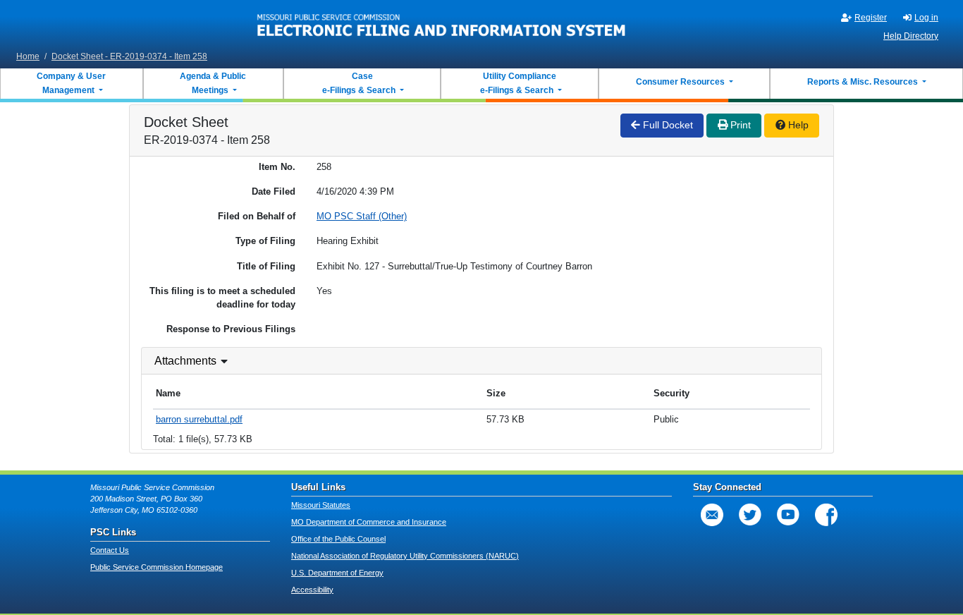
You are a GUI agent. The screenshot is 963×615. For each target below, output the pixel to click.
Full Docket (666, 124)
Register (870, 18)
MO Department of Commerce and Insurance (368, 522)
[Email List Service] (712, 515)
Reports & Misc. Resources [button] (863, 82)
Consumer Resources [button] (681, 82)
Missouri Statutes (320, 505)
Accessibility (312, 589)
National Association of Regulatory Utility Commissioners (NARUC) (405, 556)
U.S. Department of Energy (337, 572)
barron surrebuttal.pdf (199, 419)
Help (797, 124)
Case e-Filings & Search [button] (359, 83)
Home (27, 56)
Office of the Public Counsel (338, 539)
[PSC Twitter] (750, 515)
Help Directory (910, 36)
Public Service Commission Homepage (156, 567)
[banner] (442, 23)
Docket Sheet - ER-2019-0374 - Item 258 (129, 56)
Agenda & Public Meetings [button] (213, 83)
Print (739, 124)
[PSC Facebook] (826, 515)
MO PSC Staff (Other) (362, 216)
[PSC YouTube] (788, 515)
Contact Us (109, 550)
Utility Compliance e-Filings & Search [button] (517, 83)
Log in (926, 18)
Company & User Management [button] (71, 83)
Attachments (185, 361)
